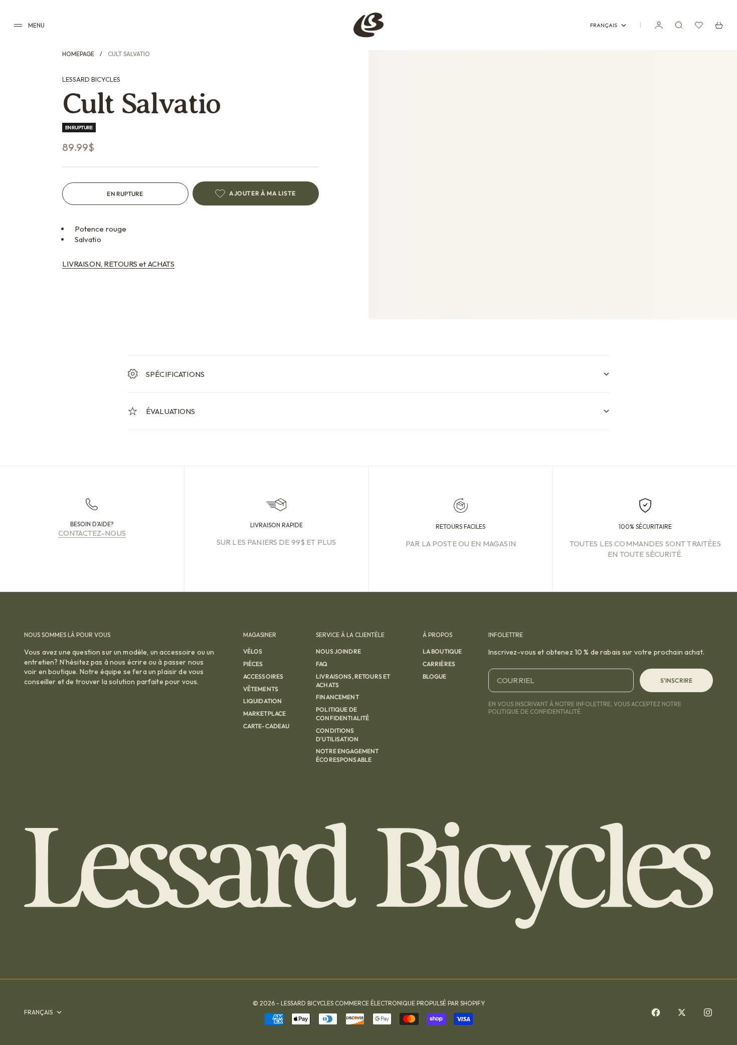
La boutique (442, 651)
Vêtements (260, 689)
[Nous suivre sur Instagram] (708, 1012)
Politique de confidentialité (342, 714)
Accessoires (263, 676)
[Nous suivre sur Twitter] (682, 1012)
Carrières (439, 664)
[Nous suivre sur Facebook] (656, 1012)
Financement (337, 697)
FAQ (321, 664)
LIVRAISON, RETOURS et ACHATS (118, 264)
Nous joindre (338, 651)
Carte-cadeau (266, 726)
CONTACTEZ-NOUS (92, 533)
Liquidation (262, 701)
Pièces (253, 664)
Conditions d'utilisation (337, 735)
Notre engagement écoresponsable (347, 755)
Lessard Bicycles (91, 79)
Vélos (253, 651)
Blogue (435, 676)
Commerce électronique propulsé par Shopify (410, 1003)
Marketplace (264, 713)
